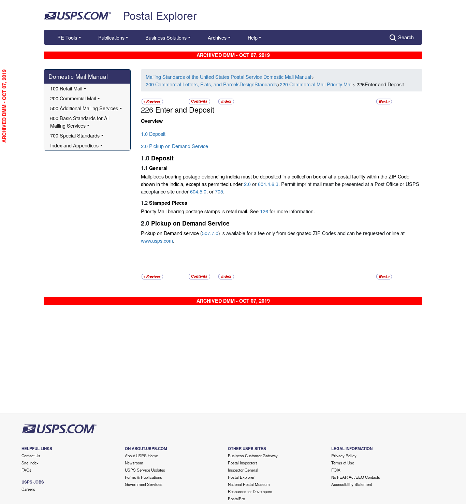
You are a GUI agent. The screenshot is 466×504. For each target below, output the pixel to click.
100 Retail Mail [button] (66, 88)
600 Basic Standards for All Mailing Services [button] (80, 121)
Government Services (143, 484)
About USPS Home (141, 455)
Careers (28, 489)
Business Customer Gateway (253, 455)
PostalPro (236, 498)
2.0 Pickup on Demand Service (174, 145)
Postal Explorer (160, 15)
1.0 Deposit (153, 133)
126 (264, 211)
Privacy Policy (343, 455)
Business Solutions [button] (166, 37)
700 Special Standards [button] (75, 135)
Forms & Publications (143, 477)
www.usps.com (157, 240)
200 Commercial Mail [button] (73, 98)
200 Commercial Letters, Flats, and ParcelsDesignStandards (211, 84)
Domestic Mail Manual (78, 76)
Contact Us (30, 455)
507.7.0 (210, 232)
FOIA (335, 470)
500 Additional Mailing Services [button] (84, 108)
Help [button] (253, 37)
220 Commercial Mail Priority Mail (316, 84)
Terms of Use (342, 462)
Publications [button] (111, 37)
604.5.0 (198, 191)
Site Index (30, 462)
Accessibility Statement (351, 484)
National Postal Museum (249, 484)
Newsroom (134, 462)
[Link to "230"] (384, 100)
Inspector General (243, 470)
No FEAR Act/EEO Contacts (355, 477)
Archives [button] (217, 37)
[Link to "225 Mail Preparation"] (152, 100)
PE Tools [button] (67, 37)
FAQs (26, 470)
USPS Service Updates (145, 470)
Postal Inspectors (243, 462)
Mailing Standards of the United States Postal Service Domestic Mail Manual (228, 76)
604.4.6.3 (268, 183)
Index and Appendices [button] (74, 145)
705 (219, 191)
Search (406, 37)
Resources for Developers (250, 491)
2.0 (247, 183)
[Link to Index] (226, 100)
